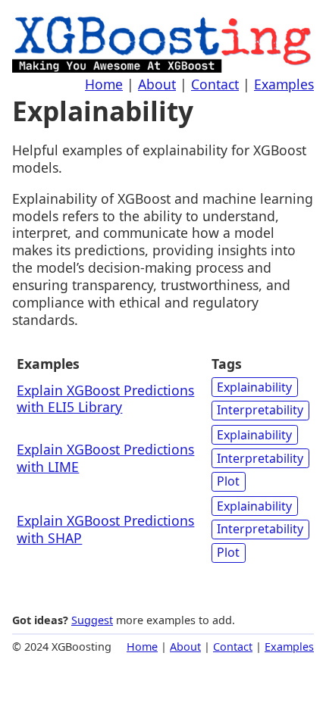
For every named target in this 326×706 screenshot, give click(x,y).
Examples (284, 84)
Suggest (92, 620)
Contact (215, 84)
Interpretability (260, 409)
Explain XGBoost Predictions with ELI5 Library (105, 399)
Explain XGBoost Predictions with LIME (105, 458)
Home (104, 84)
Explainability (254, 387)
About (157, 84)
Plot (228, 481)
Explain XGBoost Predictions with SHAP (105, 529)
